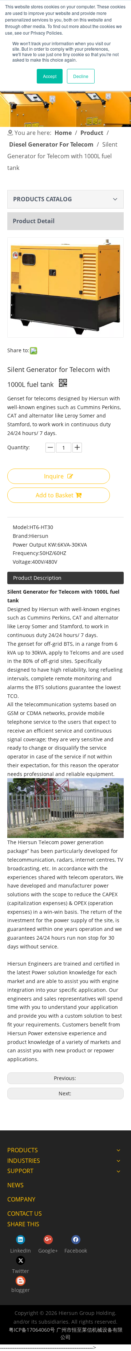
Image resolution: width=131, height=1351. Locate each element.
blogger (20, 1289)
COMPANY (21, 1199)
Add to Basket (55, 495)
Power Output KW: (35, 544)
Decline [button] (80, 76)
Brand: (21, 535)
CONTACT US (24, 1214)
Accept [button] (49, 76)
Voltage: (22, 561)
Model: (21, 527)
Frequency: (26, 553)
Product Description (37, 577)
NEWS (15, 1185)
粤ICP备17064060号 (32, 1329)
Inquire (54, 476)
